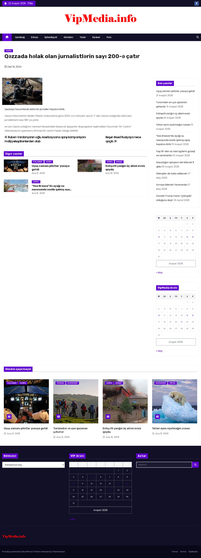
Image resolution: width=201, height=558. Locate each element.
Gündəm (68, 37)
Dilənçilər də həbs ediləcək (171, 173)
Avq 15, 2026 (38, 193)
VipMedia (193, 551)
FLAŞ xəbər (37, 162)
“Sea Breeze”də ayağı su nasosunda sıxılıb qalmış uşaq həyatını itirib (51, 189)
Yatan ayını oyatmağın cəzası (173, 124)
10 (159, 237)
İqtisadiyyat (51, 37)
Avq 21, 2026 (38, 173)
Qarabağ (20, 37)
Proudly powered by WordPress (17, 551)
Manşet (119, 162)
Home (175, 551)
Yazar (83, 37)
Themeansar (59, 551)
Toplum (172, 383)
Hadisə (8, 51)
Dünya (34, 37)
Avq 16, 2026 (112, 173)
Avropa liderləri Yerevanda (171, 184)
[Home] (7, 37)
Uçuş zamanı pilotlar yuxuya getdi (175, 91)
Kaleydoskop (73, 383)
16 (193, 237)
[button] (197, 37)
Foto (109, 37)
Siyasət (96, 37)
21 (181, 243)
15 (187, 237)
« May (159, 272)
